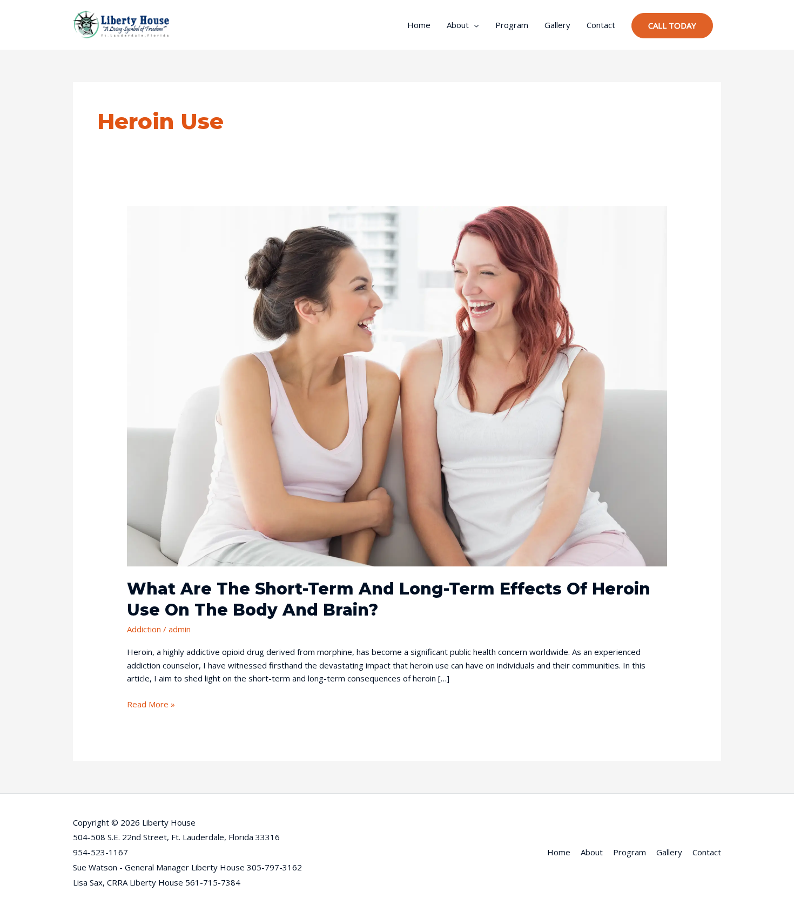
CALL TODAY (672, 25)
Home (418, 24)
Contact (601, 24)
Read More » (151, 704)
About (458, 24)
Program (511, 24)
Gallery (557, 24)
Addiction (144, 629)
